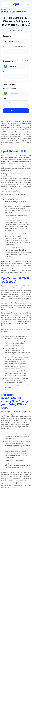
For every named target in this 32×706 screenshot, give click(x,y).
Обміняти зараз (16, 111)
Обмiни (10, 10)
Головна (3, 10)
